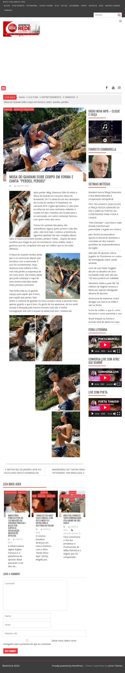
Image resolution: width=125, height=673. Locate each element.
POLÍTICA (64, 5)
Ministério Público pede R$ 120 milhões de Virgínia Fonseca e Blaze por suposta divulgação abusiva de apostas (17, 525)
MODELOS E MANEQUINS (24, 109)
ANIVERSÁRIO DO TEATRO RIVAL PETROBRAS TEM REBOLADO (68, 471)
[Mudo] (114, 351)
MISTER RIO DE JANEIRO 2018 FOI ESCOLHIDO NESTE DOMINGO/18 (22, 471)
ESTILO (57, 5)
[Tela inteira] (118, 351)
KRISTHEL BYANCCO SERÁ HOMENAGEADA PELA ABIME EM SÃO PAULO (72, 519)
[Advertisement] (62, 61)
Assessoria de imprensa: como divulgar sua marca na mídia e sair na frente (104, 302)
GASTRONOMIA (74, 5)
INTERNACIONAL (32, 5)
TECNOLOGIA (8, 10)
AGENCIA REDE (22, 186)
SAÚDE (101, 5)
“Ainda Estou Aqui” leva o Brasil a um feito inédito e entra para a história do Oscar (45, 520)
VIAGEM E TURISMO (46, 5)
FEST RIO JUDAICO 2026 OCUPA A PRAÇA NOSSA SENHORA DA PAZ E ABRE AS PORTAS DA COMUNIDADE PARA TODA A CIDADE (105, 211)
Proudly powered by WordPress (67, 665)
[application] (105, 345)
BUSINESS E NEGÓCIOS (112, 5)
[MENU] (3, 88)
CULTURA (7, 5)
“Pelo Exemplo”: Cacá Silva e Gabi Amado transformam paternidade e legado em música (105, 226)
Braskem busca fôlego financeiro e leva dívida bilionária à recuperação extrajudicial (105, 196)
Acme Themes (115, 665)
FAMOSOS (8, 109)
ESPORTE (84, 5)
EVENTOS (41, 496)
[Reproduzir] (92, 351)
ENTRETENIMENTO (18, 5)
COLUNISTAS (93, 5)
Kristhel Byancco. (72, 533)
